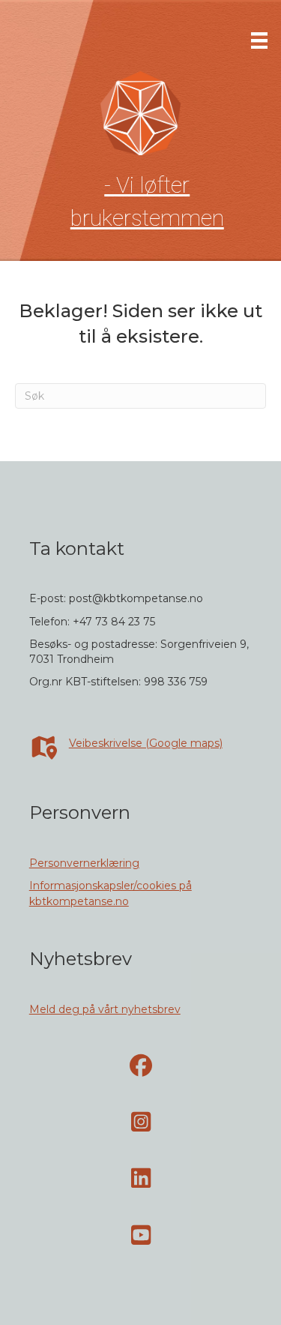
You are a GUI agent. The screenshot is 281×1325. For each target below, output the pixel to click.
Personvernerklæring (84, 863)
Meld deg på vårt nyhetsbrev (105, 1009)
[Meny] (259, 40)
